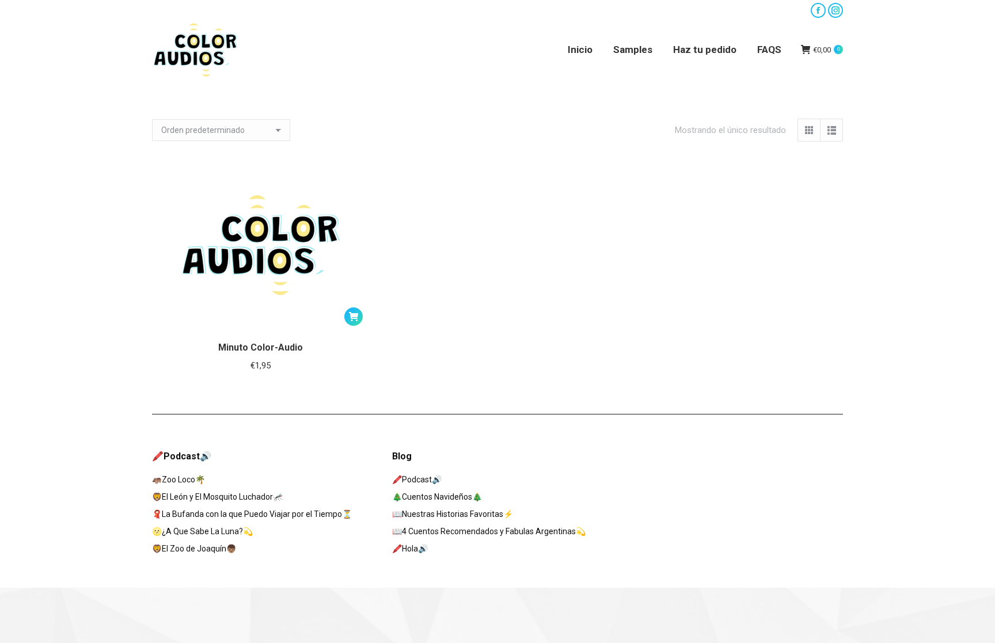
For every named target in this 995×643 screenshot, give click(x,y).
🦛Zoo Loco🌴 (178, 479)
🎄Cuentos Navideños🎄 (437, 496)
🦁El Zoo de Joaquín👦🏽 (194, 548)
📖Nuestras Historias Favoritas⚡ (452, 514)
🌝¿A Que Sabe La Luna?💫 (202, 531)
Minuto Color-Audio (260, 347)
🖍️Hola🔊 (410, 548)
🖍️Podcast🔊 (417, 479)
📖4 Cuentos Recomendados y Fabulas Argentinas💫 (489, 531)
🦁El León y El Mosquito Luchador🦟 (217, 496)
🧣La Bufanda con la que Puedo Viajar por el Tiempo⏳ (252, 514)
